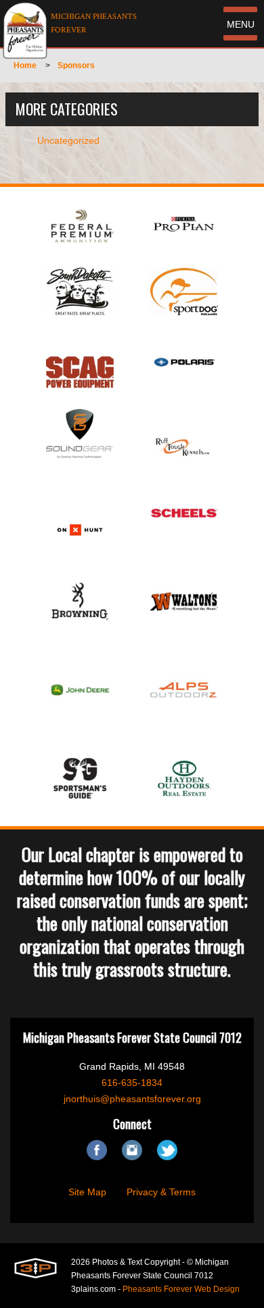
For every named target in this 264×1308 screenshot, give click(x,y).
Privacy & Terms (161, 1192)
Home (25, 65)
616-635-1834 (132, 1082)
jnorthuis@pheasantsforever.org (132, 1098)
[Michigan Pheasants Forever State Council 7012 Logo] (25, 30)
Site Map (87, 1192)
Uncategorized (68, 140)
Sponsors (76, 65)
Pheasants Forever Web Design (181, 1289)
